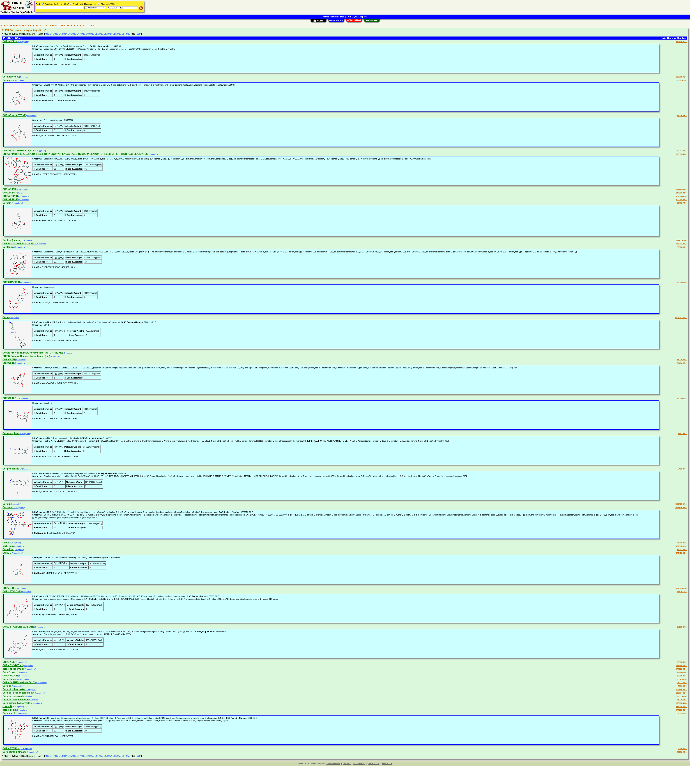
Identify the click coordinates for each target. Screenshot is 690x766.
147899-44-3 (681, 193)
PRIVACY (347, 764)
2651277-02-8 (681, 504)
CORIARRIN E (10, 199)
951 (97, 34)
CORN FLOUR (10, 675)
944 (65, 34)
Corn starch (9, 713)
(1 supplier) (26, 240)
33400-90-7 (682, 398)
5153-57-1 (682, 434)
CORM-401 (8, 588)
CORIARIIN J (10, 192)
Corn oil (7, 686)
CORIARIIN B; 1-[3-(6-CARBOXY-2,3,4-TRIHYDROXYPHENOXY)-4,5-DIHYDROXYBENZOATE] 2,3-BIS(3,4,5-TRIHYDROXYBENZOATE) (75, 154)
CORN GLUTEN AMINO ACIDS (19, 682)
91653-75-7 (682, 203)
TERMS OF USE (333, 764)
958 (128, 34)
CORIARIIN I (9, 189)
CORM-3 (7, 552)
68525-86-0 (682, 676)
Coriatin (7, 203)
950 (92, 34)
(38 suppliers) (18, 686)
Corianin (7, 80)
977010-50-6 (681, 669)
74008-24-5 (682, 282)
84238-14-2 (682, 700)
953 (106, 34)
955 (115, 34)
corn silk (7, 706)
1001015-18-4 (681, 588)
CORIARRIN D (10, 196)
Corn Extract (9, 672)
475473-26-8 (681, 553)
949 (88, 34)
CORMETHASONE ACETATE (18, 626)
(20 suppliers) (22, 679)
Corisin (7, 504)
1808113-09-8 (681, 318)
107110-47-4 (681, 200)
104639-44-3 (681, 689)
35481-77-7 (682, 80)
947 (79, 34)
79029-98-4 (682, 116)
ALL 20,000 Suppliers (357, 17)
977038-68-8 (681, 546)
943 (61, 34)
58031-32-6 (682, 550)
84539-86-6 (682, 696)
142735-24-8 (681, 240)
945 (70, 34)
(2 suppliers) (24, 77)
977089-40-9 (681, 710)
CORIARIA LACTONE (14, 115)
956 (119, 34)
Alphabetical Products (333, 17)
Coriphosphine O (12, 468)
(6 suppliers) (14, 318)
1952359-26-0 (681, 508)
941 (52, 34)
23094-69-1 (682, 247)
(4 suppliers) (23, 42)
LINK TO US (387, 764)
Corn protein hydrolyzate (16, 703)
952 (101, 34)
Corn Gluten (9, 679)
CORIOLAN (9, 359)
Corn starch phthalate (14, 752)
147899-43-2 (681, 189)
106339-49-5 (681, 154)
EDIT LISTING (359, 764)
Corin (6, 317)
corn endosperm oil (13, 668)
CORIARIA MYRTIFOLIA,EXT (18, 150)
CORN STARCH (11, 748)
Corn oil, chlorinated (14, 689)
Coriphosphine (11, 433)
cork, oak (8, 546)
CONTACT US (374, 764)
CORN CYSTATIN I (13, 665)
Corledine (8, 549)
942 (56, 34)
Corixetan (8, 507)
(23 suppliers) (25, 749)
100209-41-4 (681, 703)
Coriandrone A (11, 76)
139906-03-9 (681, 77)
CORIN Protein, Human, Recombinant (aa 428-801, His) (33, 352)
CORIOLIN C (9, 398)
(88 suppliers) (21, 713)
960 (139, 34)
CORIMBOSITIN (11, 282)
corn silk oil (9, 709)
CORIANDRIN (10, 41)
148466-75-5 (681, 666)
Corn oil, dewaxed (13, 696)
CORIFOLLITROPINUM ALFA (18, 243)
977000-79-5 (681, 707)
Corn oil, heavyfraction (15, 699)
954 (110, 34)
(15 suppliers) (19, 247)
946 (74, 34)
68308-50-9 (682, 662)
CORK (6, 542)
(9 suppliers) (17, 553)
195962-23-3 (681, 244)
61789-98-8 (682, 543)
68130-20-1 (682, 752)
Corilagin (8, 247)
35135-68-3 (682, 592)
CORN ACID (9, 662)
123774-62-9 (681, 693)
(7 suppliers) (18, 80)
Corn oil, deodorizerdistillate (18, 692)
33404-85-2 (682, 363)
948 (83, 34)
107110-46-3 (681, 196)
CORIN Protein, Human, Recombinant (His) (26, 356)
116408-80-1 (681, 42)
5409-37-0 (682, 469)
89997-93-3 (682, 151)
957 (124, 34)
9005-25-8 (682, 713)
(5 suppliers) (19, 363)
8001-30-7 (682, 686)
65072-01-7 (682, 683)
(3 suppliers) (31, 116)
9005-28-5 (682, 749)
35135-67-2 (682, 627)
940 (47, 34)
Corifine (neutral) (12, 240)
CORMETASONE (12, 591)
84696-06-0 (682, 672)
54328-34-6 (682, 360)
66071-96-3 (682, 679)
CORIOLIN (8, 363)
